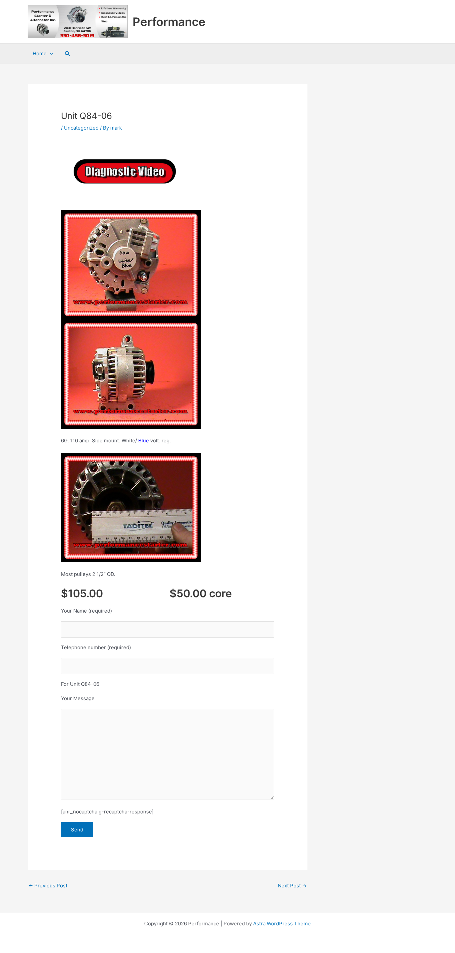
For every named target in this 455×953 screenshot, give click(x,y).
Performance (169, 22)
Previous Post (47, 885)
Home (40, 53)
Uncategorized (81, 128)
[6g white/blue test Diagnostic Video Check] (124, 171)
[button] (68, 54)
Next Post (292, 885)
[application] (50, 54)
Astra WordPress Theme (282, 923)
